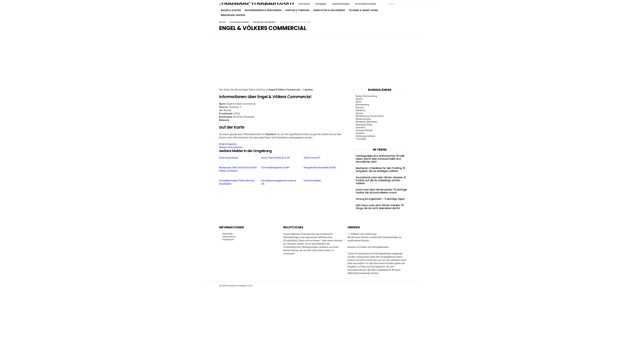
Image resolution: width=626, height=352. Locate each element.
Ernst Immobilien (312, 180)
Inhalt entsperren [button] (228, 144)
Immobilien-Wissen (233, 15)
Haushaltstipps (341, 3)
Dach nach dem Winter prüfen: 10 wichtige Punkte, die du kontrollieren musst (381, 191)
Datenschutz (229, 236)
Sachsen (360, 133)
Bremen (360, 107)
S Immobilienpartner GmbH (275, 167)
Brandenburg (362, 104)
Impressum (228, 239)
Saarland (360, 127)
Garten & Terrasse (297, 10)
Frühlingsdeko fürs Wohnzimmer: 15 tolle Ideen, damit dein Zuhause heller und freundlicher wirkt (380, 158)
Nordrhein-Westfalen (366, 121)
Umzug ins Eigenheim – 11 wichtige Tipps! (380, 199)
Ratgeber (321, 3)
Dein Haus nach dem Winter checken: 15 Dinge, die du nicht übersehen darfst (380, 207)
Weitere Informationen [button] (230, 147)
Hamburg (360, 110)
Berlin (359, 102)
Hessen (359, 113)
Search (432, 4)
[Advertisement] (313, 63)
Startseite (304, 3)
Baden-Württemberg (366, 96)
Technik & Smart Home (363, 10)
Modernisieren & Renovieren (263, 10)
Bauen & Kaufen (231, 10)
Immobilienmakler (365, 3)
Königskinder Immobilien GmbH (320, 167)
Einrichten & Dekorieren (329, 10)
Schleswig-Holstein (365, 136)
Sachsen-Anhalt (364, 130)
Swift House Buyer (229, 157)
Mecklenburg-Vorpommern (370, 116)
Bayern (359, 99)
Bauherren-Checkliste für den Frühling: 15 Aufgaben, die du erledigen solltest (380, 169)
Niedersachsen (363, 119)
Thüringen (361, 139)
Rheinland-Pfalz (364, 124)
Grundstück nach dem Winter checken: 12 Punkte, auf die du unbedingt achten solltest (381, 180)
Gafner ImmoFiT (312, 157)
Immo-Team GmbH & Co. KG (276, 157)
